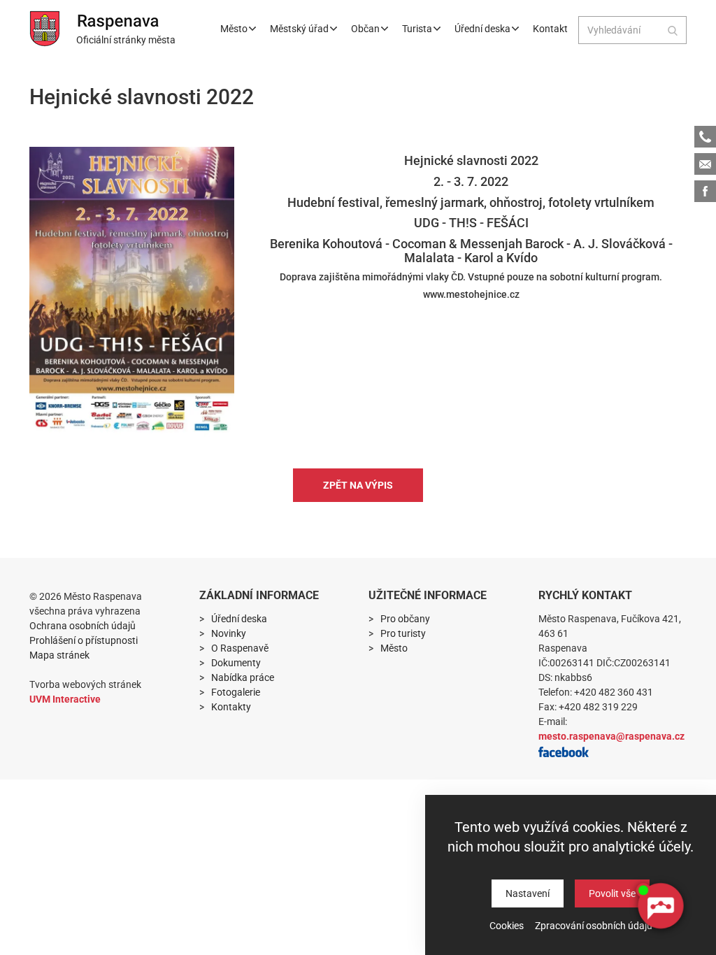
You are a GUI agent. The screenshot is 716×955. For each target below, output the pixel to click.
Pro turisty (403, 633)
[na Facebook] (563, 750)
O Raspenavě (239, 648)
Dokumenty (236, 662)
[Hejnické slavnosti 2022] (131, 292)
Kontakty (231, 706)
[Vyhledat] (672, 30)
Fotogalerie (235, 692)
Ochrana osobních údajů (82, 625)
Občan (365, 28)
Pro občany (405, 618)
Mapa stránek (59, 655)
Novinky (228, 633)
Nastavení (528, 893)
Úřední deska (482, 28)
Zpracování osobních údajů (593, 925)
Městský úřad (299, 28)
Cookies (506, 925)
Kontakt (550, 28)
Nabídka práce (242, 677)
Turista (417, 28)
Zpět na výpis (358, 485)
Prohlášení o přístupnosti (83, 640)
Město (234, 28)
